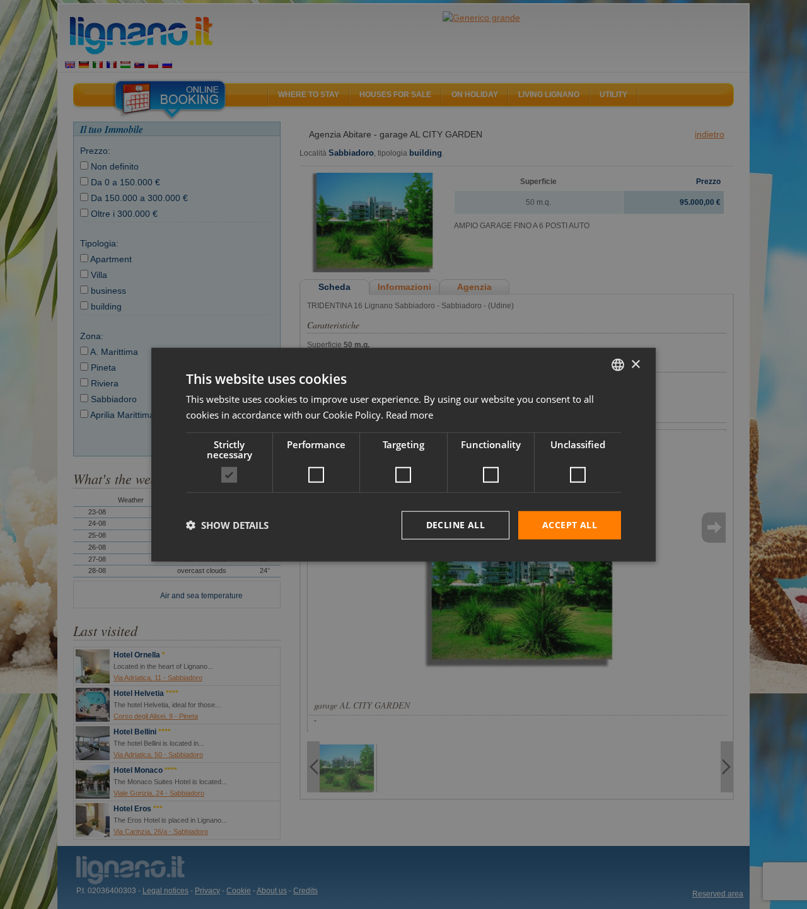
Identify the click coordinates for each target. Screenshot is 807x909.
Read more (409, 414)
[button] (227, 525)
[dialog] (403, 455)
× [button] (635, 364)
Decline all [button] (455, 525)
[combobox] (618, 365)
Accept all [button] (569, 525)
